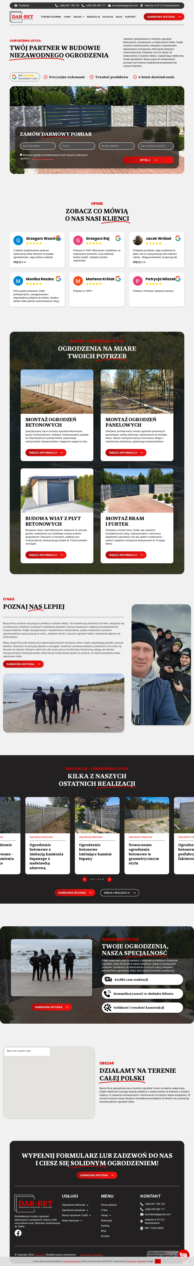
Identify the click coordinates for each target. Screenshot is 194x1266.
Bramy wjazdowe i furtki (75, 1215)
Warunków (142, 1261)
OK (157, 1261)
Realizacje (93, 16)
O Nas (67, 16)
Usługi (77, 16)
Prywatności (131, 1261)
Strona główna (51, 16)
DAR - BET (39, 1254)
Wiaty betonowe (70, 1220)
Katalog (108, 16)
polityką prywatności (42, 158)
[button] (19, 262)
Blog (119, 16)
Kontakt (130, 16)
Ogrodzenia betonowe (73, 1204)
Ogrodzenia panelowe (73, 1210)
